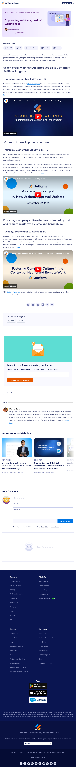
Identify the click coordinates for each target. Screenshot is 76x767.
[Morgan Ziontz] (6, 29)
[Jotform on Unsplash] (55, 763)
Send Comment (65, 521)
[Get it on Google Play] (38, 686)
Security (42, 752)
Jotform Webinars (13, 292)
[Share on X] (28, 305)
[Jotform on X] (24, 763)
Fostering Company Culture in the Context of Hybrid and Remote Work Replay (40, 253)
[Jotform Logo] (7, 3)
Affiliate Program (33, 84)
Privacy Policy (44, 527)
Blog (17, 3)
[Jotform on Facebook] (21, 763)
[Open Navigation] (73, 3)
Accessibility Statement (55, 752)
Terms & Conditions (18, 752)
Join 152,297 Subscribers (20, 380)
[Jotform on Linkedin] (28, 763)
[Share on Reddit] (43, 305)
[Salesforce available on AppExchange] (38, 700)
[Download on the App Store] (38, 693)
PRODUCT (38, 460)
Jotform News (9, 393)
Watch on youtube (10, 133)
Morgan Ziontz (14, 29)
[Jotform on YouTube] (47, 763)
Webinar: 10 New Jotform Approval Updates (27, 179)
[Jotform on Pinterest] (43, 763)
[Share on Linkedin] (38, 305)
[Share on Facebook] (33, 305)
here (5, 95)
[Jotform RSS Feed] (39, 763)
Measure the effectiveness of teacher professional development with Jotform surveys (16, 466)
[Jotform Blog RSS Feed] (52, 305)
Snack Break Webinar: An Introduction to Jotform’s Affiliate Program (37, 101)
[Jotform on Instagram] (51, 763)
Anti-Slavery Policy (38, 757)
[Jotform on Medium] (32, 763)
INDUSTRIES (6, 460)
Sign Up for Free (67, 3)
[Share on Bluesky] (47, 305)
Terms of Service (55, 527)
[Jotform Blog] (36, 763)
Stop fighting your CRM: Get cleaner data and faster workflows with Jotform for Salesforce (49, 466)
